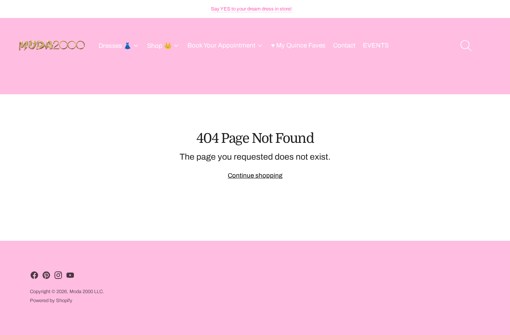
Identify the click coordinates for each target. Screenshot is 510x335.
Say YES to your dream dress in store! (251, 9)
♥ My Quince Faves (298, 45)
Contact (344, 45)
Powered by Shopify (51, 300)
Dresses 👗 (115, 45)
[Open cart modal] (488, 45)
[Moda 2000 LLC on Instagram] (58, 277)
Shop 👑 (159, 45)
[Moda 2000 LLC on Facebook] (34, 277)
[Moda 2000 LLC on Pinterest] (46, 277)
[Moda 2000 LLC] (52, 45)
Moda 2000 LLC (86, 291)
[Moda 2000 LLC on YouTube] (70, 277)
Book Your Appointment (221, 45)
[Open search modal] (465, 45)
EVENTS (376, 45)
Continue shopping (255, 175)
